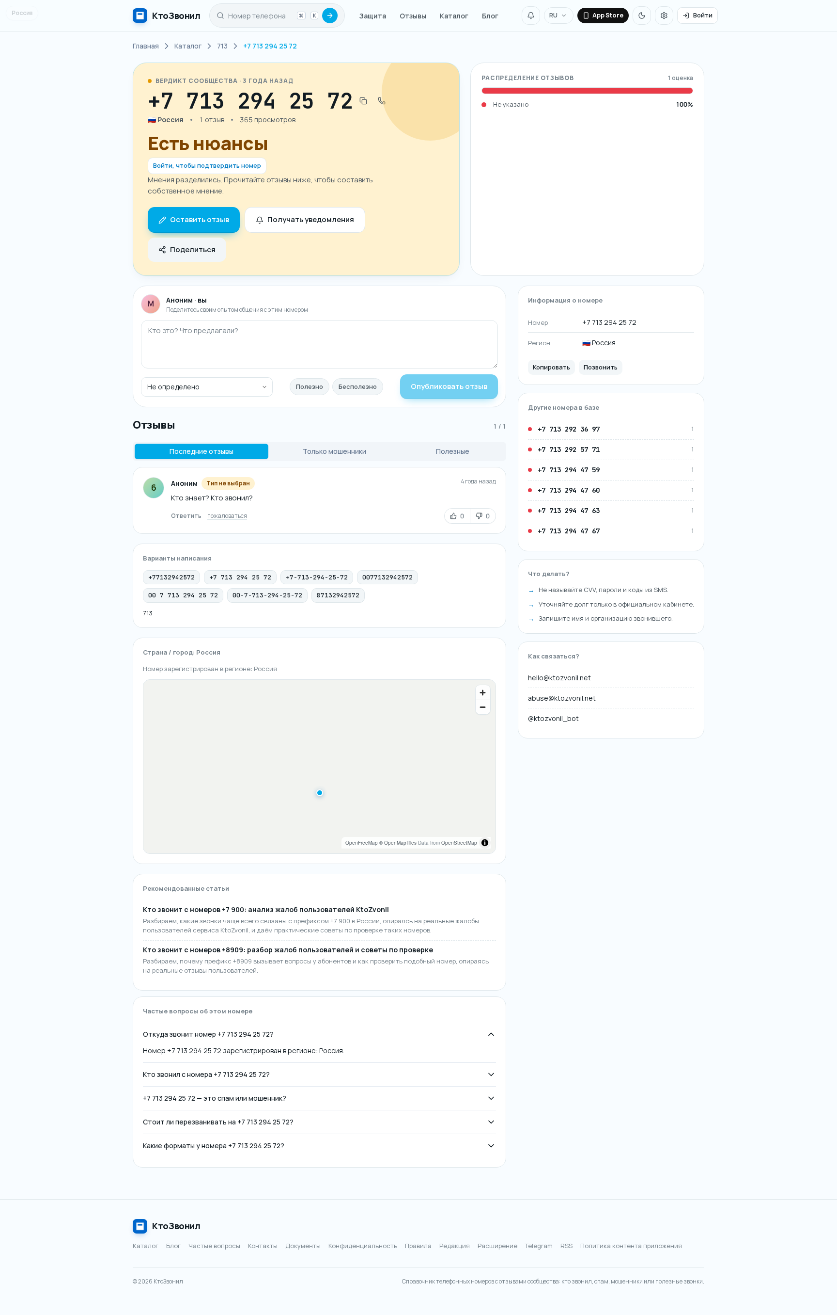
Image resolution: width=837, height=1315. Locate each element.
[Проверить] (330, 15)
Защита (372, 15)
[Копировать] (363, 101)
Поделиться (193, 249)
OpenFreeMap (361, 842)
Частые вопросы (214, 1245)
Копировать (551, 367)
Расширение (497, 1245)
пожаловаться (227, 516)
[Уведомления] (531, 15)
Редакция (454, 1245)
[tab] (201, 451)
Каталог (454, 15)
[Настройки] (664, 15)
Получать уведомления (310, 219)
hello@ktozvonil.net (559, 677)
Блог (490, 15)
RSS (566, 1245)
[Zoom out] (483, 707)
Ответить (186, 516)
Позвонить (601, 367)
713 (148, 613)
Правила (418, 1245)
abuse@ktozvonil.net (562, 698)
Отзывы (413, 15)
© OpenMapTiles (398, 842)
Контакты (263, 1245)
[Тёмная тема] (642, 15)
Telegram (539, 1245)
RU (553, 15)
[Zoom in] (483, 692)
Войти (703, 15)
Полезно (309, 386)
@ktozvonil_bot (553, 718)
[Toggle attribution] (485, 843)
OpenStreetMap (459, 842)
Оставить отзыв (199, 219)
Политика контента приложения (631, 1245)
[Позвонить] (381, 101)
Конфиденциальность (362, 1245)
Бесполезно (358, 386)
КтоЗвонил (176, 1226)
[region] (319, 766)
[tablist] (319, 451)
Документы (303, 1245)
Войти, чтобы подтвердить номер (207, 165)
